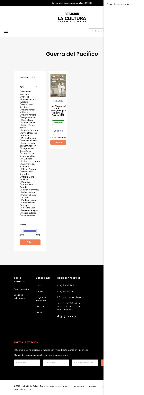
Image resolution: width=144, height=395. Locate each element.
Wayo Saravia (28, 215)
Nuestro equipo (22, 289)
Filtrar (30, 242)
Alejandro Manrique (25, 93)
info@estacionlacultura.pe (70, 297)
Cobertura (41, 312)
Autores (39, 291)
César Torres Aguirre (27, 126)
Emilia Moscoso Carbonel (28, 134)
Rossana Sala (28, 207)
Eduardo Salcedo (30, 130)
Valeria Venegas (30, 210)
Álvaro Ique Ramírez (26, 106)
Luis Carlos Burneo (31, 161)
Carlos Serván (29, 122)
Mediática (58, 101)
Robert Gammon (30, 189)
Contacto (40, 306)
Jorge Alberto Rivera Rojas (27, 149)
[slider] (21, 231)
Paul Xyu (26, 182)
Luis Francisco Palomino (28, 165)
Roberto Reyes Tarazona (28, 196)
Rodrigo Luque (29, 200)
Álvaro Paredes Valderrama (28, 111)
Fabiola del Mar (29, 140)
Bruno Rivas (27, 120)
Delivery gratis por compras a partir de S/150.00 (72, 3)
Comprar (58, 142)
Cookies (92, 387)
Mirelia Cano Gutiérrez (27, 178)
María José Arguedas (26, 173)
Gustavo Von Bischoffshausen (28, 144)
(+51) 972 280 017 (65, 291)
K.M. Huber (27, 158)
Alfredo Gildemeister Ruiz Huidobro (28, 99)
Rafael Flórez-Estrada (28, 186)
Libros (39, 285)
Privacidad (79, 387)
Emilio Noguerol (29, 138)
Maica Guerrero (29, 169)
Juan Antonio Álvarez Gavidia (27, 154)
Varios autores (29, 213)
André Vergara (29, 114)
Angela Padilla (29, 117)
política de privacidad (56, 355)
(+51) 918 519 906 (65, 285)
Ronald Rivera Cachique (27, 204)
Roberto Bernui (29, 192)
